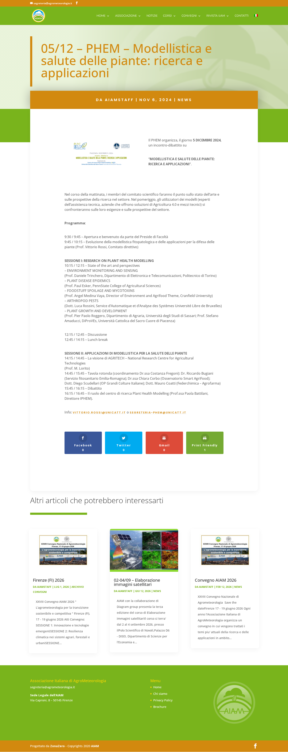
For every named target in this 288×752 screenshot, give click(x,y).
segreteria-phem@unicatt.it (158, 413)
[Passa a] (256, 19)
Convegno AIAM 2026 (215, 580)
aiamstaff (119, 99)
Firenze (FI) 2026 (48, 580)
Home (101, 16)
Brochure (159, 707)
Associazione (126, 16)
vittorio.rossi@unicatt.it (99, 413)
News (185, 99)
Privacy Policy (162, 700)
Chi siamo (160, 694)
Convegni (189, 16)
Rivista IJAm (215, 16)
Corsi (167, 16)
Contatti (242, 16)
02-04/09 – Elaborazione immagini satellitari (137, 582)
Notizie (152, 16)
